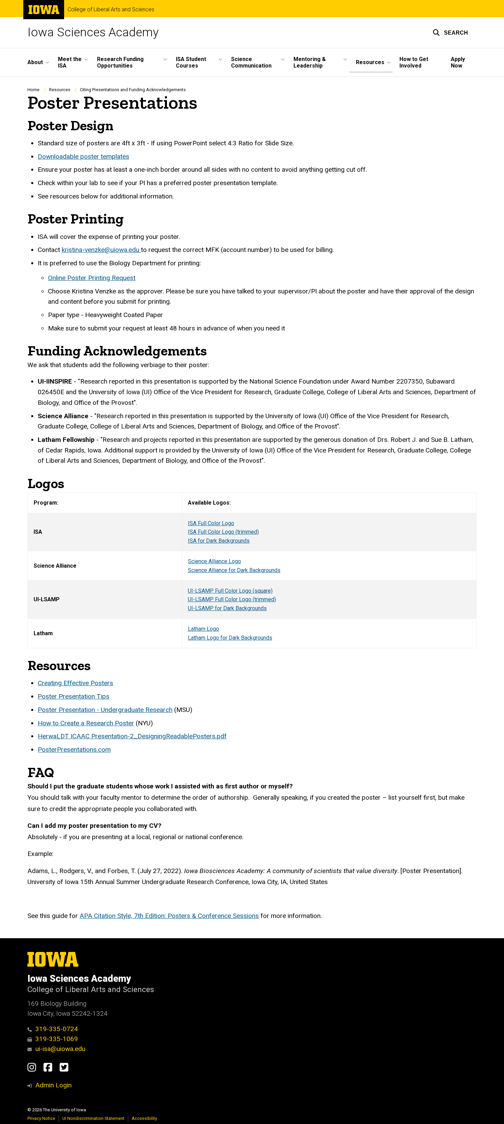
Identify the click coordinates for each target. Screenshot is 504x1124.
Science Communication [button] (251, 62)
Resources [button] (370, 62)
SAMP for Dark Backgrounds (232, 608)
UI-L (193, 599)
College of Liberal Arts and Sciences (111, 10)
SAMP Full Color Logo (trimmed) (237, 599)
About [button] (35, 62)
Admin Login (53, 1085)
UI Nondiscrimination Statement (93, 1118)
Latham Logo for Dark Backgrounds (230, 637)
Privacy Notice (41, 1118)
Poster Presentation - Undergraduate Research (105, 710)
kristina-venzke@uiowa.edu (101, 250)
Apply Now (458, 62)
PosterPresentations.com (74, 749)
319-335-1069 (56, 1039)
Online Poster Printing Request (91, 278)
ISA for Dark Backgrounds (219, 540)
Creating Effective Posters (75, 683)
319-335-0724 (56, 1029)
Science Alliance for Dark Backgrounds (234, 570)
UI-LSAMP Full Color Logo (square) (230, 591)
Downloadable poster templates (83, 156)
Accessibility (144, 1118)
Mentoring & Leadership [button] (309, 62)
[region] (252, 570)
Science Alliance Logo (214, 561)
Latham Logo (203, 629)
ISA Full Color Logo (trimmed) (223, 532)
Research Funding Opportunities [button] (120, 62)
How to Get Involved (413, 62)
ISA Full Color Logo (211, 523)
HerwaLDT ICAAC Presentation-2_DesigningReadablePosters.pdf (132, 736)
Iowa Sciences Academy (93, 32)
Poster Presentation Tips (73, 696)
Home (33, 89)
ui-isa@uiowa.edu (60, 1049)
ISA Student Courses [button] (191, 62)
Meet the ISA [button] (70, 62)
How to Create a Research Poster (86, 723)
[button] (450, 32)
